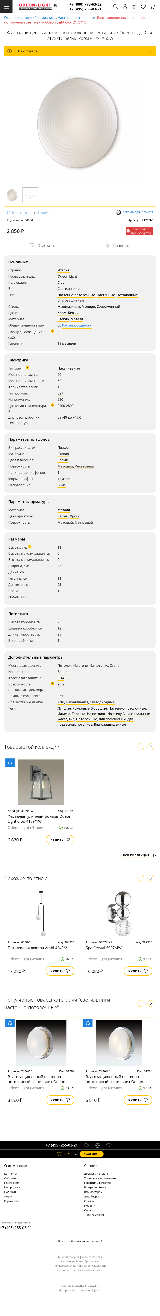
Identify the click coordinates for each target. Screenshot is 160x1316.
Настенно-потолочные (76, 17)
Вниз (62, 485)
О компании (15, 1165)
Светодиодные (102, 702)
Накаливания (69, 368)
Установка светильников (100, 1178)
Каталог (25, 17)
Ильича (64, 713)
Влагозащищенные (110, 724)
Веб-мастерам (93, 1192)
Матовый (65, 466)
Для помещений (112, 719)
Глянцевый (84, 522)
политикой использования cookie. (81, 1270)
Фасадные (66, 719)
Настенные (106, 295)
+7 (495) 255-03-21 (85, 9)
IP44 (61, 678)
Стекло (63, 319)
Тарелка (78, 713)
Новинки (10, 1192)
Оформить (91, 1154)
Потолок (65, 665)
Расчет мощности (77, 325)
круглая (64, 478)
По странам (11, 1183)
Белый (73, 312)
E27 (60, 393)
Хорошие (99, 708)
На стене (80, 665)
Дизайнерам (92, 1196)
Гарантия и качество (97, 1183)
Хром (62, 312)
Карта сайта (11, 1201)
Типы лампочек (94, 1215)
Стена (114, 665)
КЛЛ (61, 702)
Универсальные (136, 713)
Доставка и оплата (96, 1173)
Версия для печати (137, 212)
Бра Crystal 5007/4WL (105, 947)
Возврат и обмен (95, 1187)
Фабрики (10, 1178)
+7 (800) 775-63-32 (85, 4)
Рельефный (84, 466)
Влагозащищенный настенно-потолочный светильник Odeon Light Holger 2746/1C (36, 1081)
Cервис (91, 1165)
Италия (42, 212)
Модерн (88, 306)
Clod (61, 282)
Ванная (63, 671)
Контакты (10, 1173)
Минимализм (69, 306)
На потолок (96, 713)
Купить (57, 840)
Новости (89, 1205)
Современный (108, 306)
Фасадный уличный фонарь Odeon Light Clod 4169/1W (39, 819)
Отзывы (89, 1201)
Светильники (45, 17)
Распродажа (12, 1187)
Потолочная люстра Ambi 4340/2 (37, 947)
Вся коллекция (136, 855)
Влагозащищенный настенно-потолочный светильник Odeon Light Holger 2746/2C (114, 1081)
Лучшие (64, 708)
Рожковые (81, 708)
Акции (8, 1196)
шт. (67, 1154)
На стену (115, 713)
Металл (77, 319)
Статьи (88, 1210)
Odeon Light (20, 212)
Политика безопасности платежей (80, 1241)
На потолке (98, 665)
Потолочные (127, 295)
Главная (10, 17)
